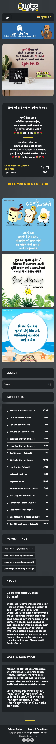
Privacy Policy (15, 729)
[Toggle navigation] (8, 17)
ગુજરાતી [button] (45, 17)
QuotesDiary (36, 733)
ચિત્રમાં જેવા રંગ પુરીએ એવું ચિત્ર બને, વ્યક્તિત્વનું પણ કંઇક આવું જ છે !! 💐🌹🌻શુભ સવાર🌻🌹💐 (28, 335)
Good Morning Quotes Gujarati (16, 167)
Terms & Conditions (38, 729)
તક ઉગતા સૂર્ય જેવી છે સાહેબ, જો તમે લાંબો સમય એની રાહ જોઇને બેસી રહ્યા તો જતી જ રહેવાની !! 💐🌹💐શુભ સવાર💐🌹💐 (28, 225)
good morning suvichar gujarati (19, 562)
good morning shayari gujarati (18, 555)
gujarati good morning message (19, 568)
